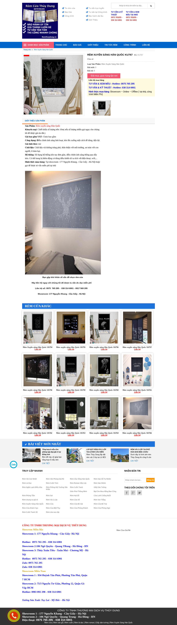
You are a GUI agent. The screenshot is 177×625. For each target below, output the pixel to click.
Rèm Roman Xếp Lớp (78, 483)
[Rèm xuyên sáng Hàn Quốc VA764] (104, 413)
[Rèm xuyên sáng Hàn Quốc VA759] (71, 370)
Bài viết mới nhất (44, 444)
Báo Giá (68, 12)
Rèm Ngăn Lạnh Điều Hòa (32, 487)
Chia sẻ (90, 59)
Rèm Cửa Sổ (75, 500)
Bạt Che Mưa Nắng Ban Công (105, 491)
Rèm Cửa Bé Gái (76, 504)
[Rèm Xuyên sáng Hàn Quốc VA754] (37, 327)
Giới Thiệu (93, 20)
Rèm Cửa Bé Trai (100, 504)
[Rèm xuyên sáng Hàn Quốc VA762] (37, 413)
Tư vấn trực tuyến (96, 8)
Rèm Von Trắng (100, 500)
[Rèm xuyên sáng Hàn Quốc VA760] (104, 370)
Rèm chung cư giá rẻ (30, 500)
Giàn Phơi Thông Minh (78, 491)
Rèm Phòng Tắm (28, 496)
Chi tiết (46, 463)
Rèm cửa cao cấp (52, 512)
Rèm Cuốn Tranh (76, 487)
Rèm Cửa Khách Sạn (30, 508)
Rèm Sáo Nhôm (100, 483)
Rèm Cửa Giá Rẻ (123, 530)
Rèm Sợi (49, 496)
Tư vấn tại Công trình (97, 12)
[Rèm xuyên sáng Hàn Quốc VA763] (71, 413)
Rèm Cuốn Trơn (52, 483)
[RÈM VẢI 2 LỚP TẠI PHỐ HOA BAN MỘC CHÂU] (119, 455)
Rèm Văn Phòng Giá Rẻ (55, 479)
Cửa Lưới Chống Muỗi (102, 496)
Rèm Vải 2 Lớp (51, 500)
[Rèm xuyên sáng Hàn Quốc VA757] (137, 327)
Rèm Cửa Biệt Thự (53, 508)
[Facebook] (126, 492)
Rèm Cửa (49, 504)
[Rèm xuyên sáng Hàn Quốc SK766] (137, 413)
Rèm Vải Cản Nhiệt (29, 479)
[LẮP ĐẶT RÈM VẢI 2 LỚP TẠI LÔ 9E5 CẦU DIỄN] (75, 455)
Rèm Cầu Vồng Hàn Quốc (80, 479)
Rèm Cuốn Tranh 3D (30, 512)
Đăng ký (150, 480)
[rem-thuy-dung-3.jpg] (40, 38)
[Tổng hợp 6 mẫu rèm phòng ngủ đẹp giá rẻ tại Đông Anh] (31, 455)
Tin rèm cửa (70, 8)
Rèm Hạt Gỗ (74, 496)
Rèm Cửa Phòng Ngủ (102, 508)
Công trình (69, 16)
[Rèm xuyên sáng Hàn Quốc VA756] (104, 327)
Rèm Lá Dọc (27, 483)
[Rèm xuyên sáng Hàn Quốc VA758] (37, 370)
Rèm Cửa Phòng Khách (79, 508)
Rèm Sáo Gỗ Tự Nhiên (102, 479)
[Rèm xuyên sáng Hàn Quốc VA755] (71, 327)
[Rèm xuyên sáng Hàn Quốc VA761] (137, 370)
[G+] (133, 492)
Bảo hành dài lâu (95, 16)
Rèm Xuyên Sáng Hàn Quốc (32, 504)
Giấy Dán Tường (100, 487)
